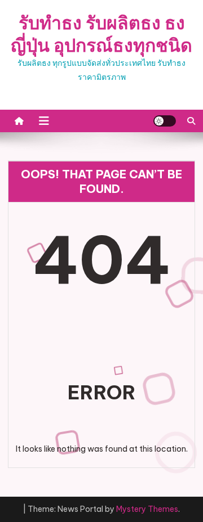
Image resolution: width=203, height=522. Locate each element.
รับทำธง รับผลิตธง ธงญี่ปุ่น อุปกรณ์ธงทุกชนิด (101, 33)
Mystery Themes (147, 509)
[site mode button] (164, 121)
